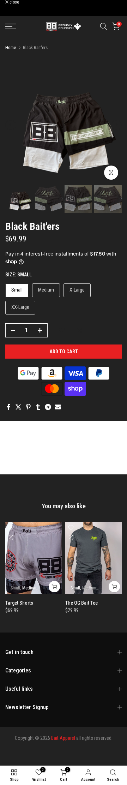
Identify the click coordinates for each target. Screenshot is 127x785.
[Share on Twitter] (18, 407)
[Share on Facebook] (8, 407)
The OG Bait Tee (81, 603)
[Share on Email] (58, 407)
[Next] (116, 125)
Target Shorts (19, 603)
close (13, 2)
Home (10, 47)
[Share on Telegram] (48, 407)
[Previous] (10, 125)
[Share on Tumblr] (38, 407)
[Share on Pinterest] (28, 407)
